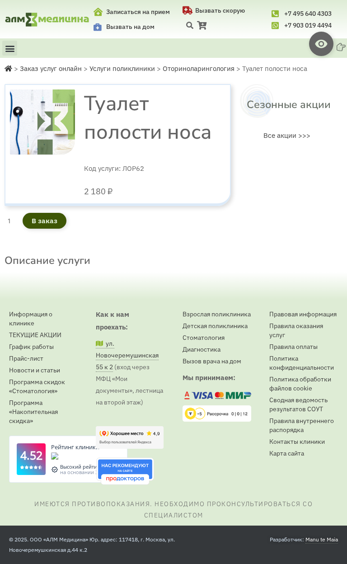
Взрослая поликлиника (217, 314)
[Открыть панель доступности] (321, 44)
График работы (31, 347)
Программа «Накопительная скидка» (33, 412)
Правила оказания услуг (296, 330)
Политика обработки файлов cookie (300, 383)
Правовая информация (303, 314)
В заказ (44, 220)
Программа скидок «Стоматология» (37, 386)
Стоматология (204, 338)
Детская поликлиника (215, 326)
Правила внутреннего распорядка (301, 425)
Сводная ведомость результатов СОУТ (298, 404)
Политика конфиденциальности (301, 362)
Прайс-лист (26, 358)
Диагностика (201, 349)
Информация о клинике (30, 318)
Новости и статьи (34, 370)
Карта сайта (286, 453)
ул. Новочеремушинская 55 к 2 (127, 355)
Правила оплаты (293, 347)
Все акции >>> (286, 135)
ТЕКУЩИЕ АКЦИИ (35, 335)
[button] (190, 25)
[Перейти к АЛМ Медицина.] (8, 68)
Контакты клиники (297, 441)
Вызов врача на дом (212, 361)
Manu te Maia (321, 539)
